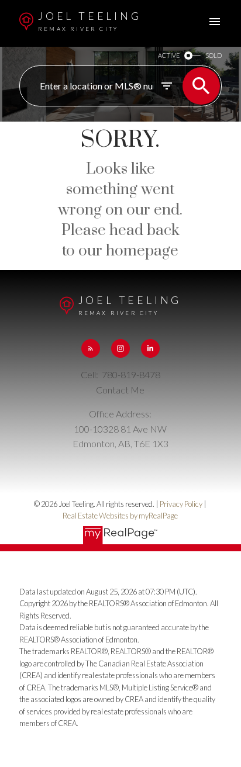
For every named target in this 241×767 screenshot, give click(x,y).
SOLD (213, 55)
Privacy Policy (181, 504)
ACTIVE (169, 55)
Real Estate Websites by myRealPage (120, 515)
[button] (90, 348)
